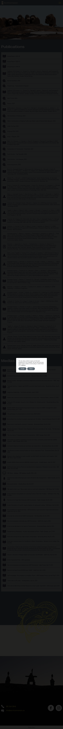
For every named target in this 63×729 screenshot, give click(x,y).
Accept (22, 368)
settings (23, 365)
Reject (31, 368)
